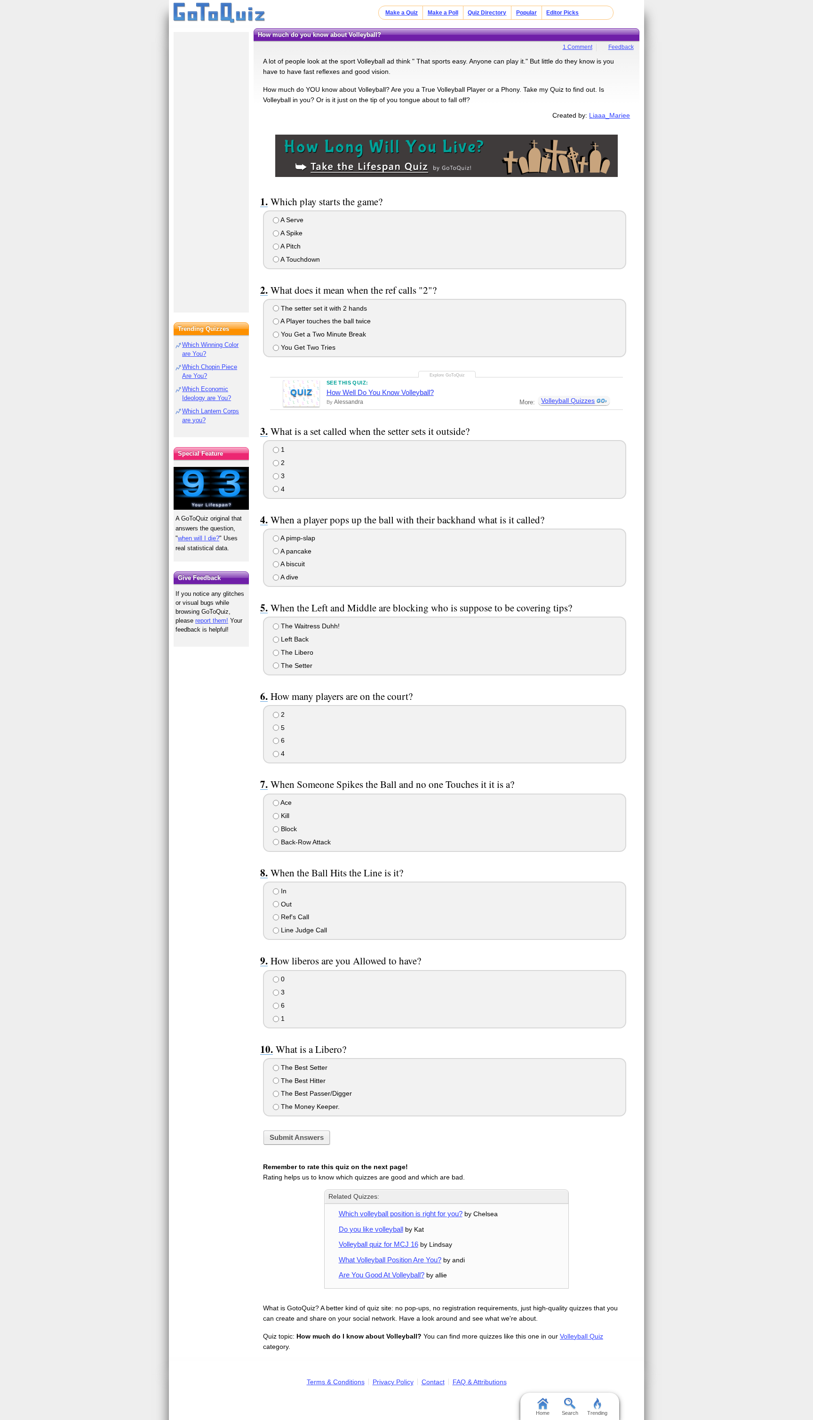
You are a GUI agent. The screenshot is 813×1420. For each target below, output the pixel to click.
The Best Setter (303, 1067)
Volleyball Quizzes (568, 400)
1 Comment (577, 47)
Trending (597, 1413)
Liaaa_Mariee (609, 115)
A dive (288, 577)
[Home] (219, 13)
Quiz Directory (487, 12)
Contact (433, 1382)
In (283, 891)
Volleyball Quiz (581, 1336)
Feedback (621, 47)
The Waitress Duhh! (309, 626)
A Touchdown (299, 259)
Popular (526, 12)
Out (285, 904)
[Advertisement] (211, 169)
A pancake (295, 551)
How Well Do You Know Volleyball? (380, 392)
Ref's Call (294, 917)
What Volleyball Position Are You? (390, 1260)
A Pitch (290, 246)
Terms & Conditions (336, 1382)
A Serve (291, 220)
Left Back (294, 639)
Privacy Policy (393, 1382)
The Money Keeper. (309, 1106)
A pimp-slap (297, 538)
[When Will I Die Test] (446, 155)
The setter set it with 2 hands (323, 308)
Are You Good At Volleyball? (381, 1275)
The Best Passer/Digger (315, 1093)
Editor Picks (562, 12)
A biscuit (292, 564)
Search (570, 1413)
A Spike (291, 233)
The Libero (296, 652)
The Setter (295, 665)
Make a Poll (443, 12)
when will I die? (198, 538)
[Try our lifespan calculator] (211, 488)
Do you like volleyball (371, 1229)
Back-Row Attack (305, 842)
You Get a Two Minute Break (322, 334)
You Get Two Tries (307, 347)
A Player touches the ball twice (325, 321)
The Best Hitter (302, 1080)
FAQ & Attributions (480, 1382)
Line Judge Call (303, 930)
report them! (211, 620)
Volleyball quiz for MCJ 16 (378, 1244)
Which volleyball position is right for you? (400, 1214)
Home (543, 1413)
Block (288, 829)
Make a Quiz (401, 12)
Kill (284, 815)
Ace (285, 802)
